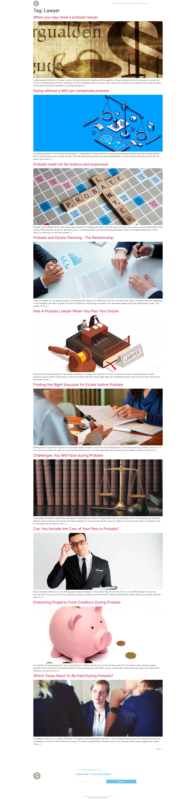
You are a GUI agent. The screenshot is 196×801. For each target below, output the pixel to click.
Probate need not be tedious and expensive (70, 164)
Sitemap (90, 798)
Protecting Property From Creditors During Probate (77, 602)
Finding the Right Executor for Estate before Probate (78, 384)
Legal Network (104, 798)
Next (159, 749)
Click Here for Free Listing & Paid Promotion (130, 3)
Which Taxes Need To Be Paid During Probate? (73, 676)
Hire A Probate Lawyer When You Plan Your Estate (76, 311)
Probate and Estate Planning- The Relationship (73, 237)
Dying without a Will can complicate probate (71, 90)
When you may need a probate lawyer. (66, 17)
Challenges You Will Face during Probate (68, 455)
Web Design (96, 798)
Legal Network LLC (106, 796)
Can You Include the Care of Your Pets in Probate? (76, 529)
